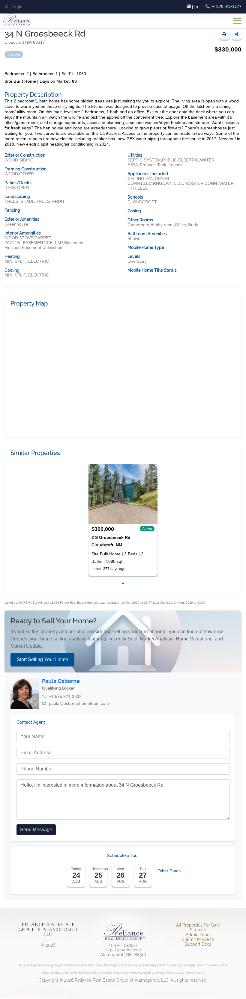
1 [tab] (123, 583)
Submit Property (198, 939)
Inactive (14, 54)
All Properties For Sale (198, 925)
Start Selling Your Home (42, 659)
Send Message (36, 829)
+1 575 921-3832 (65, 696)
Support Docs (198, 944)
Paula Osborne (61, 681)
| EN (194, 7)
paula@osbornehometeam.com (79, 703)
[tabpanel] (123, 520)
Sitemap (198, 929)
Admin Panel (198, 934)
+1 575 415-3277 (227, 6)
